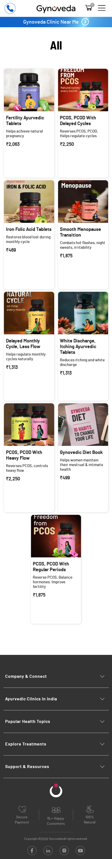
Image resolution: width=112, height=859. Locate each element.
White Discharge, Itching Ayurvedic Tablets (78, 347)
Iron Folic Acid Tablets (29, 229)
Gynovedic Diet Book (81, 452)
